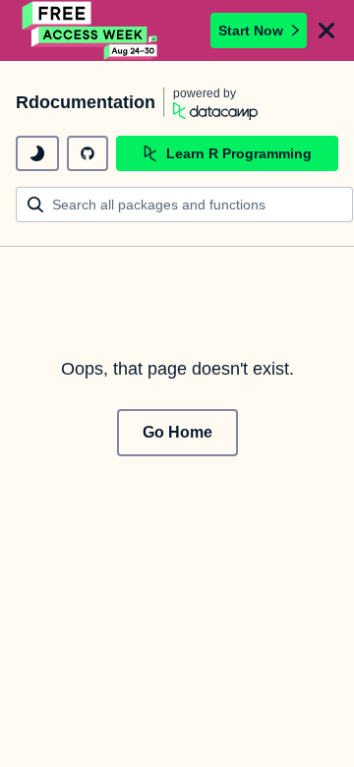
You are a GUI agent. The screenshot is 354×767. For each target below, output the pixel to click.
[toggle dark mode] (37, 153)
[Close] (326, 30)
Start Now (250, 30)
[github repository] (87, 153)
